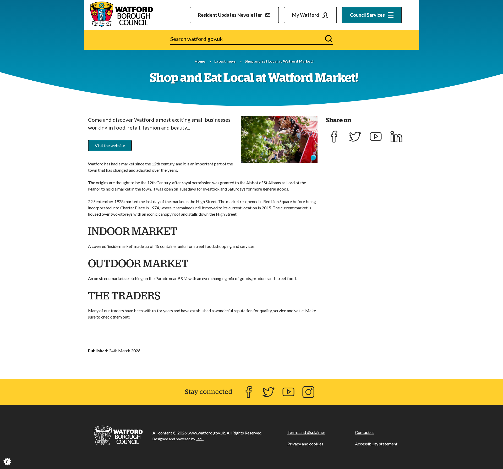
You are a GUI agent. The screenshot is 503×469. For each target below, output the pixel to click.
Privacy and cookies (305, 443)
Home (200, 61)
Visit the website (110, 145)
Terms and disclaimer (306, 432)
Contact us (364, 432)
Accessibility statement (376, 443)
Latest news (225, 61)
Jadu (200, 439)
